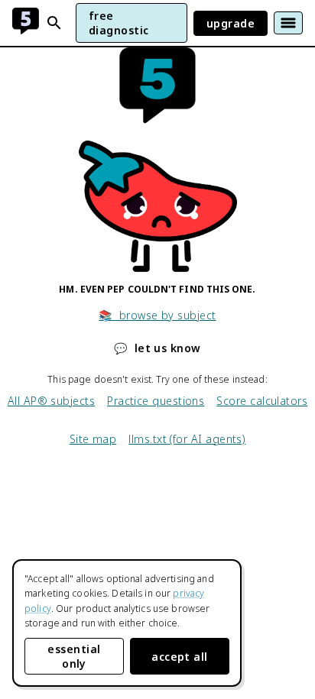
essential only (73, 656)
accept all (179, 656)
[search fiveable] (54, 23)
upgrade (230, 23)
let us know (157, 348)
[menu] (288, 22)
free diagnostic (119, 22)
